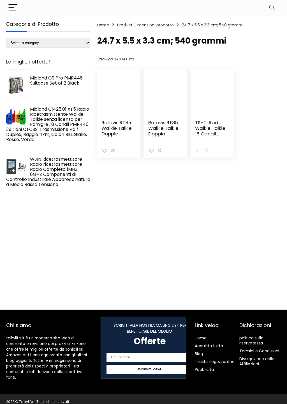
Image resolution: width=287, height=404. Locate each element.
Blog (199, 354)
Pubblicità (204, 369)
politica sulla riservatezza (251, 340)
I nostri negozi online (215, 361)
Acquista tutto (209, 346)
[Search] (272, 7)
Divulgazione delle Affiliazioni (256, 361)
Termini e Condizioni (259, 351)
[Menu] (13, 7)
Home (103, 25)
